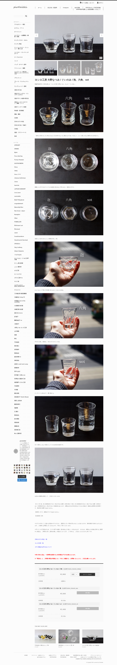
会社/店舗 (77, 7)
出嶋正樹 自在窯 (18, 309)
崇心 (15, 338)
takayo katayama (19, 251)
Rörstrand (17, 229)
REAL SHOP (73, 657)
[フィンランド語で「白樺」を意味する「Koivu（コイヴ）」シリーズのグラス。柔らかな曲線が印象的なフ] (27, 468)
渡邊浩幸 (16, 367)
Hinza (16, 167)
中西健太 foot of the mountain (19, 301)
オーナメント (17, 31)
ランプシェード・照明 (20, 86)
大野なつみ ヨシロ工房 (20, 327)
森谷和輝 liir (17, 356)
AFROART (17, 145)
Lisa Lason (17, 192)
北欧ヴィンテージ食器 (20, 107)
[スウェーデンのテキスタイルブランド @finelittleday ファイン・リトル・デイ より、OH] (14, 468)
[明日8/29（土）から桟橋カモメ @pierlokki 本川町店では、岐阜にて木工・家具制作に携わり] (19, 465)
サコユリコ (17, 290)
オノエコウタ (17, 274)
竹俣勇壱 (16, 386)
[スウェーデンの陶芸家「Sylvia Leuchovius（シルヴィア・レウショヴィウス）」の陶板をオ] (14, 465)
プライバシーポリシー (95, 655)
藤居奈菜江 (17, 404)
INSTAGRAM (53, 657)
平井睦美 (16, 342)
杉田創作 (16, 349)
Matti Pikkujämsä (19, 200)
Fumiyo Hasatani (19, 159)
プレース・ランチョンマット (21, 82)
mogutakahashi (18, 203)
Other (15, 218)
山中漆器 (16, 331)
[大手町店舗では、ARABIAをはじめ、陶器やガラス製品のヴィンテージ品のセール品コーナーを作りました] (17, 468)
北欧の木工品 (17, 90)
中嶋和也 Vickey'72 (19, 297)
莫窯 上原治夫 (18, 400)
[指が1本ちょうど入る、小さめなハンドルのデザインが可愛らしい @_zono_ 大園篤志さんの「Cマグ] (24, 465)
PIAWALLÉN (17, 221)
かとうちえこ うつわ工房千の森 (21, 259)
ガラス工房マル (18, 277)
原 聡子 (16, 316)
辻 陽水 (16, 411)
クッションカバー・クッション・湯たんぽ (21, 48)
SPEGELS (17, 243)
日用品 (16, 128)
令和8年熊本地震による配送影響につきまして (88, 9)
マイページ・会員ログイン (38, 655)
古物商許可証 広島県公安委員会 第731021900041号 (88, 658)
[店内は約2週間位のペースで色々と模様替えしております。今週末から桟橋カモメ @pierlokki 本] (29, 465)
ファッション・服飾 (19, 68)
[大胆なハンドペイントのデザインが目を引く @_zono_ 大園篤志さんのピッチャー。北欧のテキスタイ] (22, 465)
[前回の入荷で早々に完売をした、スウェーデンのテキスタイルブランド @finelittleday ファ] (24, 472)
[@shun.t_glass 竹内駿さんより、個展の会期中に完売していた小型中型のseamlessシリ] (27, 465)
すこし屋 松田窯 (18, 263)
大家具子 (16, 324)
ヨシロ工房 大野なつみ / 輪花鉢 (90, 645)
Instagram (66, 7)
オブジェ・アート (19, 28)
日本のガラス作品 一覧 (41, 539)
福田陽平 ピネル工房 (19, 382)
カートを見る (87, 2)
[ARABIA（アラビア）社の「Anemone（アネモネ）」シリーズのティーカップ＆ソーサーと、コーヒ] (14, 472)
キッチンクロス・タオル (20, 40)
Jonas (16, 181)
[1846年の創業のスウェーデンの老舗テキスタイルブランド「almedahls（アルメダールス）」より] (22, 468)
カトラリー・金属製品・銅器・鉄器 (21, 36)
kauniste (16, 185)
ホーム (40, 7)
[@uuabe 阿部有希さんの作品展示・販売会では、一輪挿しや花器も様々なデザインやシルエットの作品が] (29, 470)
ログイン (101, 2)
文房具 (16, 118)
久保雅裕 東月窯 (18, 305)
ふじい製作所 (17, 266)
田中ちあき (17, 371)
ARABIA (16, 148)
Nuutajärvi (17, 214)
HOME (26, 655)
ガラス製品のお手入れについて (43, 547)
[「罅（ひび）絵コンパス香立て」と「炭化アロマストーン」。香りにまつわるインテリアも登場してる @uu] (22, 470)
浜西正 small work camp (21, 364)
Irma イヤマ (17, 174)
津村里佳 (16, 360)
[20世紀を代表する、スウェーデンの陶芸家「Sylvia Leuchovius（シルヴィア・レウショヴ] (14, 470)
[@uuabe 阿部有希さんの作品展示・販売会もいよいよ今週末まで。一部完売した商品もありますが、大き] (17, 470)
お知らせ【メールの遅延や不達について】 (91, 657)
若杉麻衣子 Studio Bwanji (21, 397)
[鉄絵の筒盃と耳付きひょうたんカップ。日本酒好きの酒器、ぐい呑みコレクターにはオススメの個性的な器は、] (27, 472)
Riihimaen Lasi (18, 225)
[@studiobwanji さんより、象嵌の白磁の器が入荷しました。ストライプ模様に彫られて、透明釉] (24, 468)
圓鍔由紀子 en (18, 320)
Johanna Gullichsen (20, 178)
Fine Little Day (18, 156)
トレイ (16, 61)
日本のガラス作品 (19, 121)
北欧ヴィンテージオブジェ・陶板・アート (20, 102)
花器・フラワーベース (20, 132)
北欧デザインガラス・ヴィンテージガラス (21, 94)
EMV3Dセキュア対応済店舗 (93, 7)
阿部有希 (16, 422)
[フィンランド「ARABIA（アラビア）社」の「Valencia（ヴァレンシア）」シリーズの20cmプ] (19, 470)
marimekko (17, 196)
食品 (15, 136)
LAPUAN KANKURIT (20, 189)
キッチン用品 (17, 44)
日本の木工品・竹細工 (20, 125)
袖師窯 (16, 408)
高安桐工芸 (17, 429)
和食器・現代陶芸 (19, 110)
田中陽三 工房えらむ (19, 375)
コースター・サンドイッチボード (21, 53)
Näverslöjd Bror (18, 207)
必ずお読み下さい (41, 657)
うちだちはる (17, 254)
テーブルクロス (18, 57)
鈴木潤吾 (16, 419)
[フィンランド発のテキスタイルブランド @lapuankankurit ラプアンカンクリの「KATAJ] (27, 470)
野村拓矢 (16, 415)
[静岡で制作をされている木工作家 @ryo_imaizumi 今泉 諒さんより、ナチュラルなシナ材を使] (19, 472)
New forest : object (19, 211)
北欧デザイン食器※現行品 (21, 98)
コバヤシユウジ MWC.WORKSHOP (19, 285)
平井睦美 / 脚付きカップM (42, 645)
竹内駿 (16, 389)
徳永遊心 (16, 346)
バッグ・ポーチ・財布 (20, 64)
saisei (16, 232)
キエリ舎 (16, 281)
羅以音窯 (16, 393)
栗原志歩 (16, 353)
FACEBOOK (63, 657)
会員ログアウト (52, 655)
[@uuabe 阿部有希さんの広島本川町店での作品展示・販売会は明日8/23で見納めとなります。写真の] (29, 468)
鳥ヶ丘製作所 (17, 433)
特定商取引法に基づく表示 (79, 655)
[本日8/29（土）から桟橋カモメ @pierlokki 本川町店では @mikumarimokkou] (17, 465)
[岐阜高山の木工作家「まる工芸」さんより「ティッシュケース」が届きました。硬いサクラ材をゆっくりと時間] (19, 468)
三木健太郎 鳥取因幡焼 (20, 293)
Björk (15, 152)
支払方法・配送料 (52, 7)
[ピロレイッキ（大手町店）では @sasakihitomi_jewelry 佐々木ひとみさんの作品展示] (24, 470)
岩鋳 (15, 335)
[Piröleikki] (20, 8)
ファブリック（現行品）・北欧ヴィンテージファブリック (21, 73)
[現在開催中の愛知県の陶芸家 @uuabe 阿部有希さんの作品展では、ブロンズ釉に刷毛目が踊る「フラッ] (22, 472)
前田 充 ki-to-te (18, 313)
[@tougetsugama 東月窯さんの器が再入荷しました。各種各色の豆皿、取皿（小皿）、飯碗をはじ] (17, 472)
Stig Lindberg (18, 247)
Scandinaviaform (19, 236)
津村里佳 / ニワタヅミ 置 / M (66, 645)
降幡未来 (16, 426)
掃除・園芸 (17, 114)
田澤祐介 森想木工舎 (19, 378)
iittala (15, 170)
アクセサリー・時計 (19, 24)
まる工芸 (16, 270)
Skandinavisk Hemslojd (21, 240)
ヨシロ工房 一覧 (39, 543)
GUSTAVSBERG (18, 163)
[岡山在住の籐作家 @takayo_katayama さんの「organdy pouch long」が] (29, 472)
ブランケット (17, 77)
